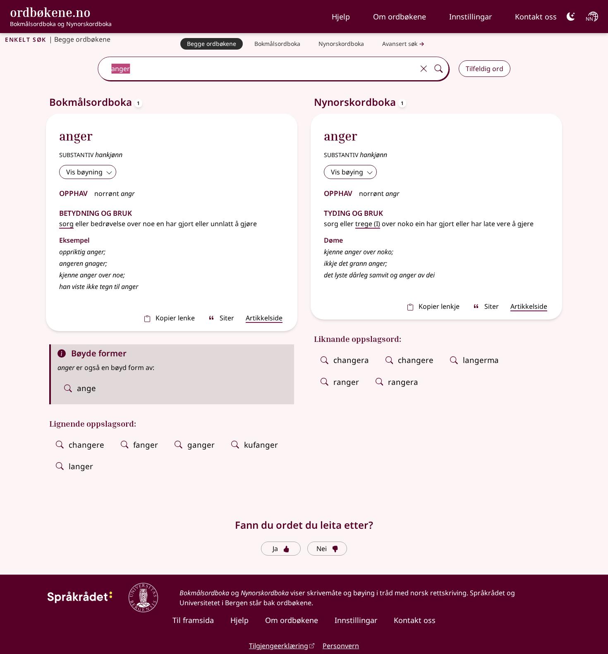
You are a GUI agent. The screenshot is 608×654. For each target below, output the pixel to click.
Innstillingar (470, 16)
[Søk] (438, 68)
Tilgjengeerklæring (278, 645)
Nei (321, 548)
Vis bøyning (84, 172)
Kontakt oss (536, 16)
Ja (275, 548)
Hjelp (341, 16)
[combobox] (257, 68)
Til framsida (193, 620)
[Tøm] (423, 68)
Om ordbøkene (399, 16)
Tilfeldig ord (484, 68)
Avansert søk (399, 44)
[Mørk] (571, 16)
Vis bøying (347, 172)
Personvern (341, 645)
